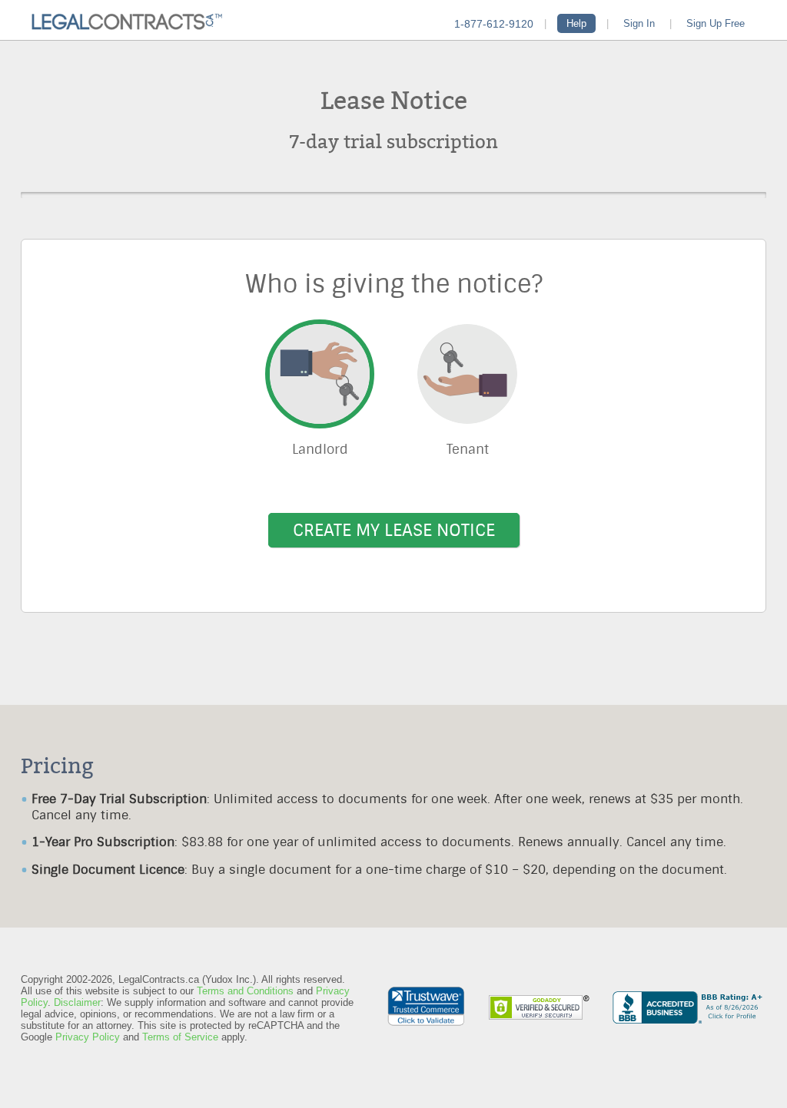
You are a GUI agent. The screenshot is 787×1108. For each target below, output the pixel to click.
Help (576, 23)
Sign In (639, 23)
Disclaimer (77, 1002)
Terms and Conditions (245, 991)
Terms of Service (180, 1037)
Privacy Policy (87, 1037)
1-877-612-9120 (493, 24)
